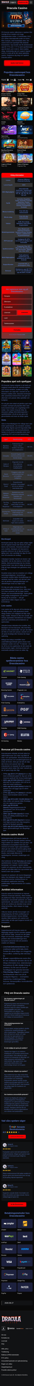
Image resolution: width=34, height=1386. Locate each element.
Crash (19, 79)
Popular (3, 79)
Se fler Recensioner (17, 1204)
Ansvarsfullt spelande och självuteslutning (14, 1361)
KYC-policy (4, 1358)
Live (12, 79)
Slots (27, 79)
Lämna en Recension (17, 1136)
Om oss (3, 1335)
